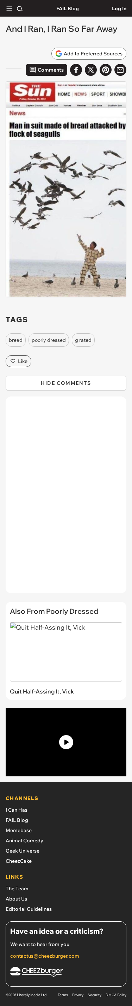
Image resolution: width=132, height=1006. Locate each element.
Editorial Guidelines (29, 909)
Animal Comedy (24, 840)
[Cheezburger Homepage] (66, 973)
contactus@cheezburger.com (44, 956)
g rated (83, 340)
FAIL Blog (67, 8)
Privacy (77, 995)
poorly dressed (49, 340)
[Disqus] (66, 498)
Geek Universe (22, 851)
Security (94, 995)
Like (22, 361)
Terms (63, 995)
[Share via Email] (120, 70)
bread (16, 340)
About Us (16, 899)
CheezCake (19, 861)
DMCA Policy (116, 995)
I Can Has (16, 810)
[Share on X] (91, 70)
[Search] (19, 8)
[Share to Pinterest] (106, 70)
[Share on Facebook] (76, 70)
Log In (119, 8)
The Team (17, 888)
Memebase (19, 830)
